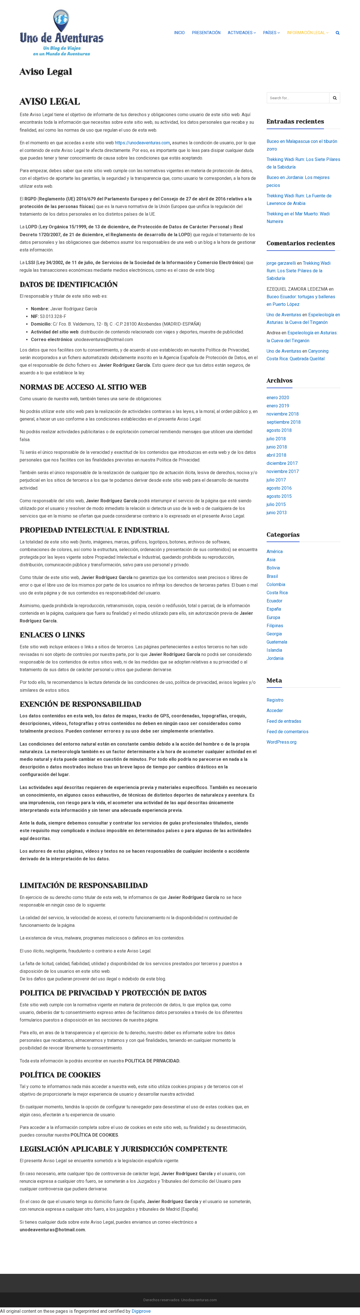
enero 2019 (278, 405)
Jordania (275, 658)
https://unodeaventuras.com (142, 142)
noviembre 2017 (283, 471)
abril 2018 (276, 455)
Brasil (272, 576)
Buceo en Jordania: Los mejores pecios (298, 181)
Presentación (206, 32)
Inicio (179, 32)
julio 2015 (276, 504)
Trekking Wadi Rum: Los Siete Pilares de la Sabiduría (303, 163)
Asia (271, 559)
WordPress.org (281, 742)
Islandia (274, 650)
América (275, 551)
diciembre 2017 (282, 463)
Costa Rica (277, 592)
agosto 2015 (279, 496)
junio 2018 (277, 447)
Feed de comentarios (288, 731)
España (274, 609)
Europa (273, 617)
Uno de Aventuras (284, 314)
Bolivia (273, 568)
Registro (275, 700)
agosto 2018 (279, 430)
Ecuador (274, 601)
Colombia (276, 584)
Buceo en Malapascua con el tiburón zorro (302, 145)
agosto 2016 (279, 488)
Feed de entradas (284, 721)
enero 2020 (278, 397)
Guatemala (277, 642)
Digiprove (141, 1311)
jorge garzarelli (281, 263)
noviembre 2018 (283, 414)
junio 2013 (277, 512)
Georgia (274, 633)
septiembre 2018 (284, 422)
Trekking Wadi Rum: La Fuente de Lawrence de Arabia (299, 199)
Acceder (275, 710)
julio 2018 (276, 438)
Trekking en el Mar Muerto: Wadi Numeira (298, 217)
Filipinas (275, 625)
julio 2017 (276, 480)
